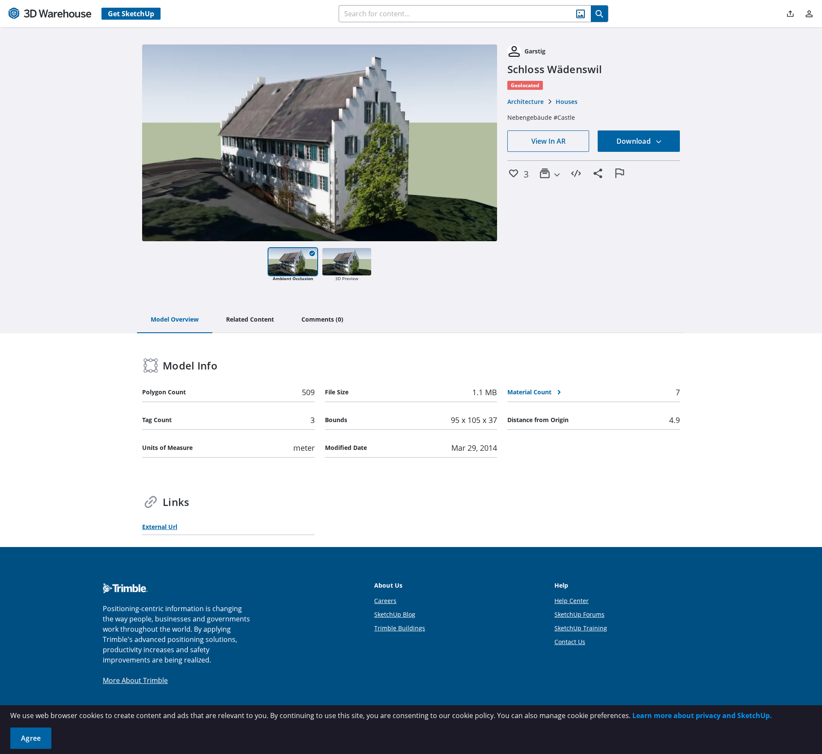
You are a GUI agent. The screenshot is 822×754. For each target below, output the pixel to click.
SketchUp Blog (394, 614)
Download (634, 141)
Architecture (525, 102)
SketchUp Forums (579, 614)
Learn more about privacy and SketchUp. (702, 715)
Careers (385, 601)
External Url (159, 527)
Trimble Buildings (399, 628)
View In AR (548, 141)
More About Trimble (135, 680)
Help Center (571, 601)
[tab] (174, 320)
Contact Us (569, 642)
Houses (567, 102)
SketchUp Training (580, 628)
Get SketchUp (131, 13)
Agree (31, 738)
